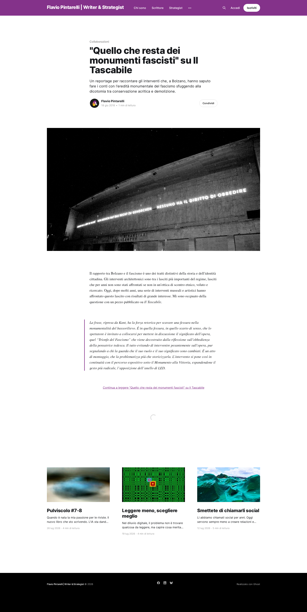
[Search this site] (224, 8)
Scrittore (157, 8)
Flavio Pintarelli (112, 101)
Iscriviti (252, 8)
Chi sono (140, 8)
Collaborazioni (99, 41)
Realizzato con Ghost (248, 584)
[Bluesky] (171, 582)
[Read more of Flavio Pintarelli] (94, 103)
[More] (189, 8)
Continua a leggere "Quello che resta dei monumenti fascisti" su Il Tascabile (153, 387)
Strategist (175, 8)
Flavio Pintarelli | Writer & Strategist (85, 7)
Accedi (235, 8)
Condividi (208, 103)
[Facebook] (158, 582)
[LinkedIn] (164, 582)
